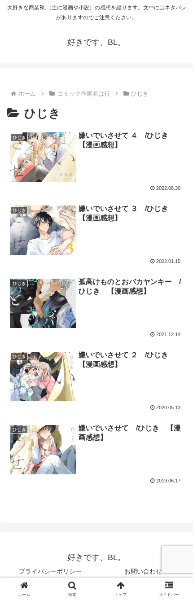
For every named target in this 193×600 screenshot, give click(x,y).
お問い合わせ (143, 571)
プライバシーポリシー (50, 571)
